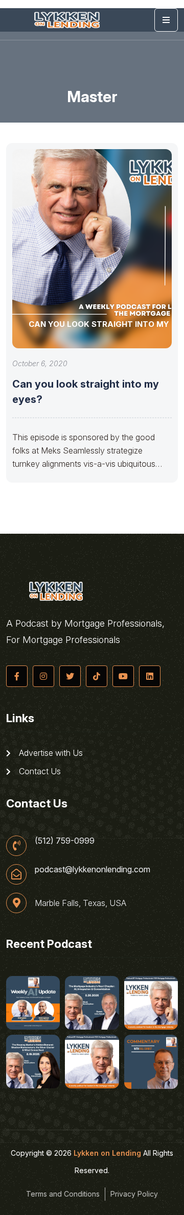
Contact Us (39, 771)
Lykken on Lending (107, 1153)
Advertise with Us (50, 753)
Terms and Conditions (63, 1193)
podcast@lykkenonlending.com (92, 869)
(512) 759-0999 (65, 841)
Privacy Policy (134, 1193)
